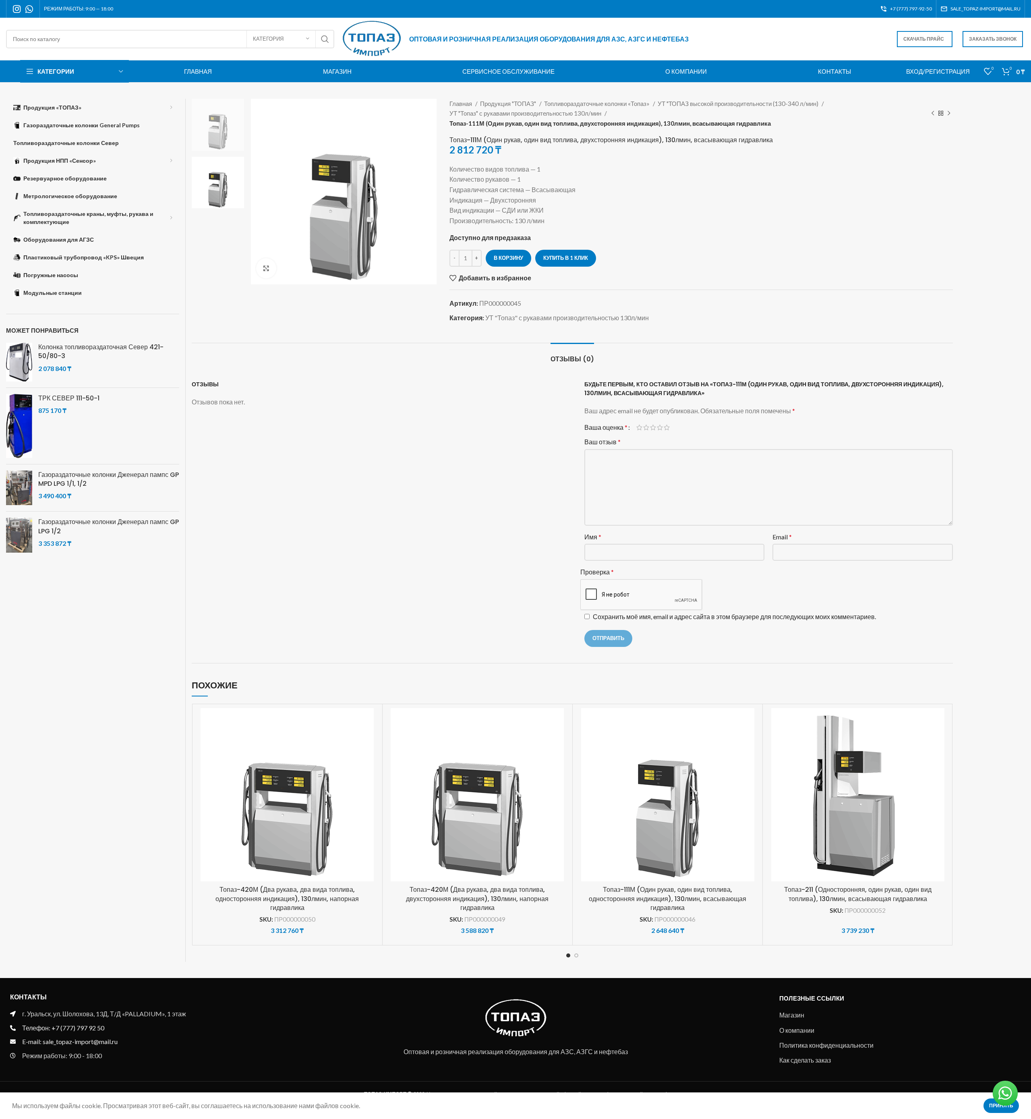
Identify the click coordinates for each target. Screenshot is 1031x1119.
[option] (218, 125)
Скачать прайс (923, 39)
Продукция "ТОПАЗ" (508, 103)
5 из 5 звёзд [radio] (666, 427)
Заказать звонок (993, 39)
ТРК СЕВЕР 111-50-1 (68, 398)
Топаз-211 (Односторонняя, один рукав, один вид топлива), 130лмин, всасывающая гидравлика (858, 894)
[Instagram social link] (16, 9)
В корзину (508, 258)
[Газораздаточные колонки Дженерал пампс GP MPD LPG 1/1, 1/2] (19, 488)
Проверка (597, 572)
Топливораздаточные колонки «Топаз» (597, 103)
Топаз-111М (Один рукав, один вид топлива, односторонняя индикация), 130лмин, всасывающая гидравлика (667, 898)
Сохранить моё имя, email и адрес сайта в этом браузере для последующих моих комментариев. (734, 616)
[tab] (572, 355)
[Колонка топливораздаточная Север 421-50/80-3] (19, 362)
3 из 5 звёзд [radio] (653, 427)
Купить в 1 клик (565, 258)
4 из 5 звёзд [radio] (659, 427)
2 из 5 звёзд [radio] (646, 427)
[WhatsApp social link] (29, 9)
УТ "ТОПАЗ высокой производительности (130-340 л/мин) (739, 103)
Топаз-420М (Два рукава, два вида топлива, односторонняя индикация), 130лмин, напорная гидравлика (287, 898)
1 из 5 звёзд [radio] (639, 427)
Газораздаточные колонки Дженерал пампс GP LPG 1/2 (108, 526)
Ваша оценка (605, 427)
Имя (592, 537)
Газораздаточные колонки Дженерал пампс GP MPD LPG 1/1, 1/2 (108, 479)
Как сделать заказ (805, 1060)
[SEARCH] (325, 39)
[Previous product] (933, 113)
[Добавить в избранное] (372, 721)
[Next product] (949, 113)
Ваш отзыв (602, 442)
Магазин (791, 1015)
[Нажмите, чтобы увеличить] (266, 268)
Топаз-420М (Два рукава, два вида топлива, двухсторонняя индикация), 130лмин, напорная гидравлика (477, 898)
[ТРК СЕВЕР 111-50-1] (19, 426)
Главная (461, 103)
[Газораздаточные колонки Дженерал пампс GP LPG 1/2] (19, 535)
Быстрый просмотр (372, 757)
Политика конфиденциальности (826, 1045)
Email (782, 537)
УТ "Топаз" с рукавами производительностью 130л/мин (525, 113)
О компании (796, 1030)
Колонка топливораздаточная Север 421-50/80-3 (101, 352)
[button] (372, 739)
